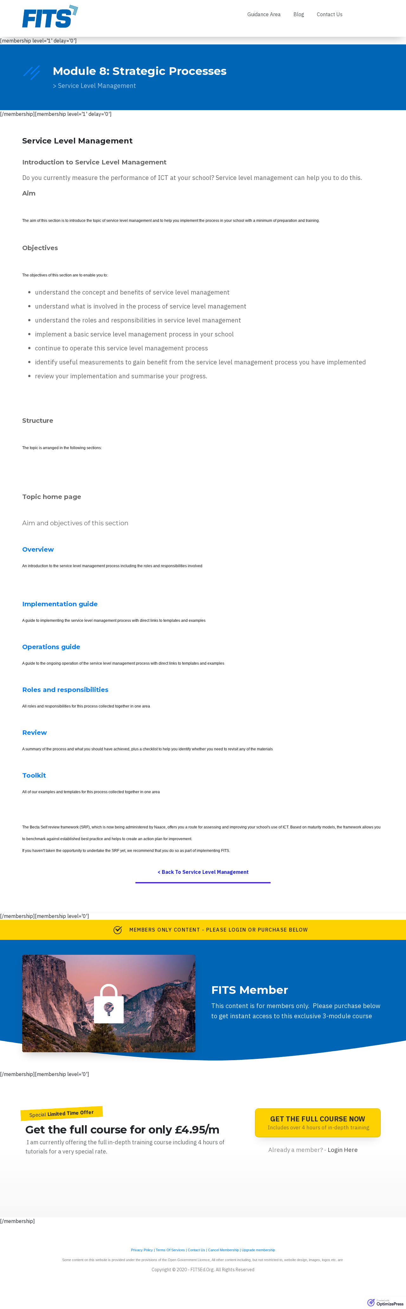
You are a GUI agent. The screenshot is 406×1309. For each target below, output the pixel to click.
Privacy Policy (142, 1250)
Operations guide (51, 647)
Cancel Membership (223, 1250)
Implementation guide (60, 604)
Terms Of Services (170, 1250)
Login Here (343, 1149)
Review (34, 732)
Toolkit (34, 775)
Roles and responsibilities (65, 690)
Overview (38, 549)
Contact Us (196, 1250)
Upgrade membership (258, 1250)
